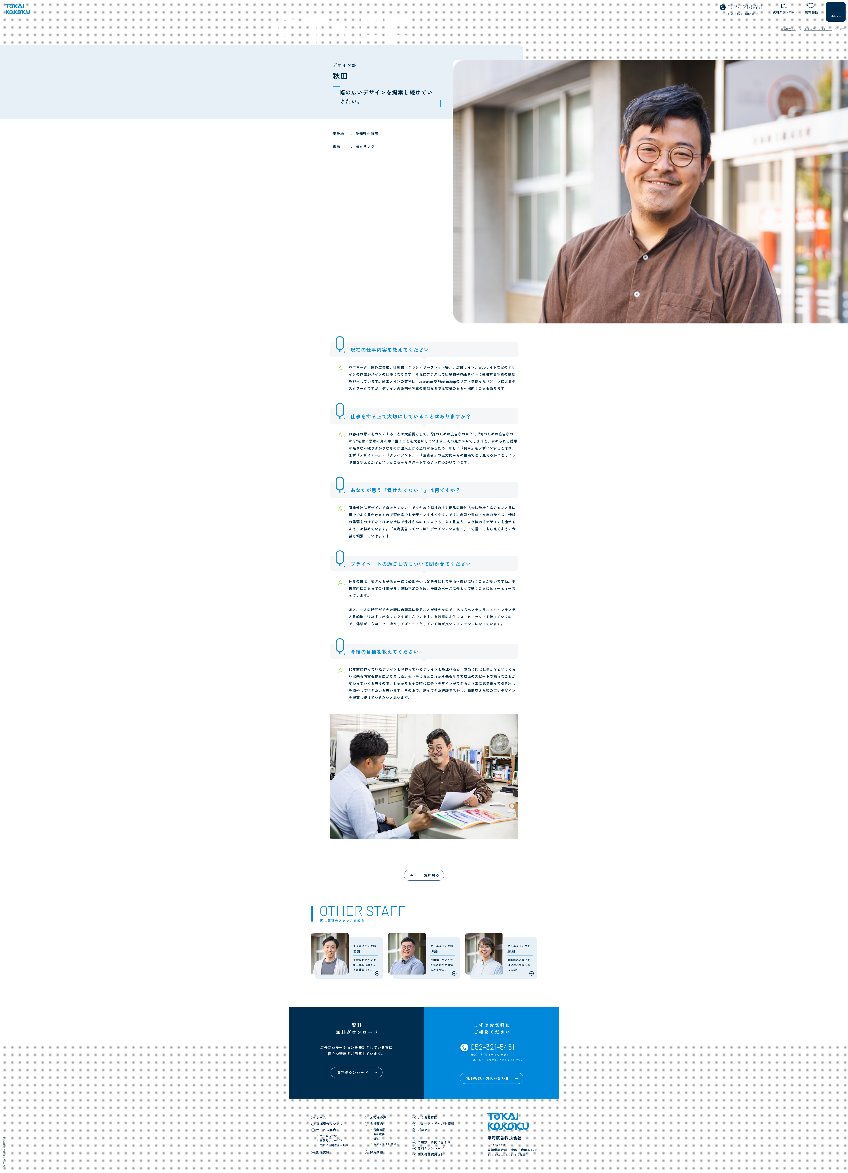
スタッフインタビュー (818, 29)
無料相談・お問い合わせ (487, 1078)
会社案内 (376, 1123)
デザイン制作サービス (334, 1145)
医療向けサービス (331, 1140)
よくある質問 (428, 1117)
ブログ (423, 1130)
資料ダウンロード (352, 1072)
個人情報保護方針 (431, 1154)
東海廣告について (329, 1123)
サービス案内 (326, 1130)
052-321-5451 (505, 1154)
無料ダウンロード (431, 1148)
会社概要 (379, 1134)
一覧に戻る (429, 875)
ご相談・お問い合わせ (434, 1142)
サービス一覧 (328, 1135)
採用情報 (376, 1152)
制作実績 (322, 1152)
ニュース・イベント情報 (436, 1123)
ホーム (321, 1117)
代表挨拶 (379, 1129)
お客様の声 (378, 1117)
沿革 (376, 1139)
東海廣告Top (788, 29)
